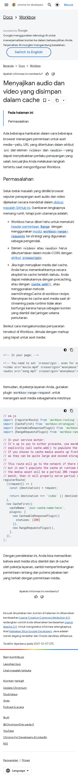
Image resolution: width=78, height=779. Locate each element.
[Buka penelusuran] (49, 4)
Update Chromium (15, 688)
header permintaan (30, 227)
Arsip (6, 700)
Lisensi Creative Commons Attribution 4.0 (44, 617)
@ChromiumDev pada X (18, 724)
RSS (5, 743)
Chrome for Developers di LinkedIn (25, 737)
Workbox (27, 17)
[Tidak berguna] (53, 74)
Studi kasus (10, 694)
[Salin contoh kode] (71, 350)
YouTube (8, 731)
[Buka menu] (6, 5)
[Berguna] (47, 74)
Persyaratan (10, 760)
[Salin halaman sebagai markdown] (57, 100)
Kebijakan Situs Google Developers (30, 631)
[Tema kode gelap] (65, 350)
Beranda (8, 66)
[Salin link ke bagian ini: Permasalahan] (37, 179)
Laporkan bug (12, 664)
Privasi (26, 760)
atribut (26, 258)
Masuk (68, 5)
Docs (8, 17)
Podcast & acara (13, 707)
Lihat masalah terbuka (17, 670)
